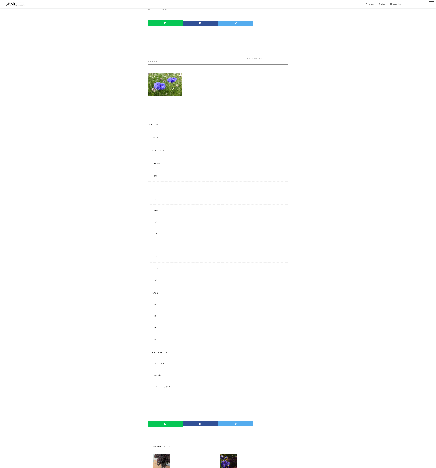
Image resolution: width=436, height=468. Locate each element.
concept (371, 4)
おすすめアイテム (158, 150)
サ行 (156, 211)
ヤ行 (156, 269)
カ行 (156, 199)
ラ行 (156, 280)
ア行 (156, 187)
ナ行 (156, 234)
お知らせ (155, 137)
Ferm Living (156, 163)
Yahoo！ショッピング (162, 387)
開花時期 (155, 293)
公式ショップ (159, 364)
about (383, 4)
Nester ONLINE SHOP (160, 352)
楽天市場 (157, 375)
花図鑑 (154, 176)
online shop (397, 4)
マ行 (156, 257)
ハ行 (156, 245)
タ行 (156, 222)
